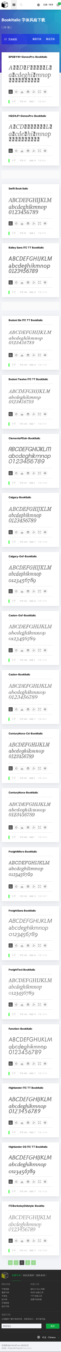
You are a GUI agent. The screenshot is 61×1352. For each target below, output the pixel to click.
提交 (53, 1326)
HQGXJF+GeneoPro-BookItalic (27, 115)
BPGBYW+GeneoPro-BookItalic (28, 56)
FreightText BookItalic (22, 969)
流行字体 (5, 1306)
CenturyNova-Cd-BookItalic (26, 733)
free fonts (27, 1348)
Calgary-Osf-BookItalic (23, 556)
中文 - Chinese (49, 1337)
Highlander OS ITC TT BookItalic (28, 1146)
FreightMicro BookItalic (23, 851)
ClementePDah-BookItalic (24, 438)
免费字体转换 (36, 1299)
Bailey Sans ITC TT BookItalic (26, 247)
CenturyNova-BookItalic (23, 792)
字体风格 (5, 1289)
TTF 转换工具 (36, 1296)
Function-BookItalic (20, 1028)
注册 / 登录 (48, 4)
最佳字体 (50, 38)
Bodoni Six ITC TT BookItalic (26, 320)
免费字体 (16, 1275)
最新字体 (37, 38)
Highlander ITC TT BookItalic (26, 1087)
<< (10, 1262)
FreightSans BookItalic (22, 910)
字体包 (4, 1296)
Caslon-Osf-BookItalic (22, 615)
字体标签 (12, 39)
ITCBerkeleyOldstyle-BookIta (26, 1205)
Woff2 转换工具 (36, 1292)
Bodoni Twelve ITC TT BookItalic (28, 379)
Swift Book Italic (18, 188)
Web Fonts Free (5, 5)
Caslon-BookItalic (19, 674)
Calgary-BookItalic (20, 497)
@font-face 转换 (37, 1289)
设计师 (4, 1299)
